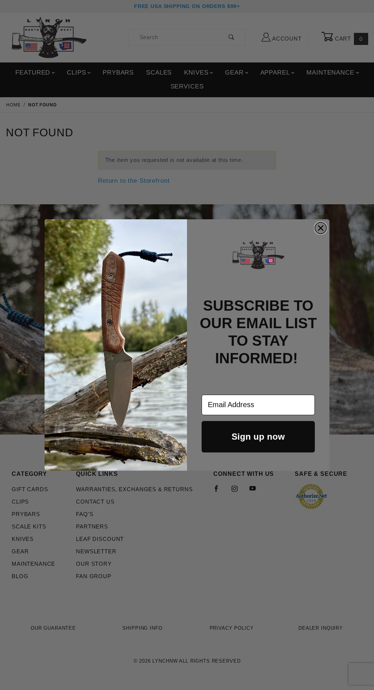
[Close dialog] (321, 228)
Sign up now (258, 436)
